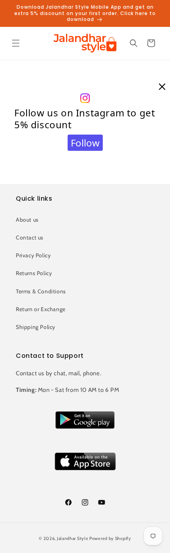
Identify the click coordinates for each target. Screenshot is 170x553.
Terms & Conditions (41, 291)
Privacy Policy (33, 255)
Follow (85, 142)
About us (27, 219)
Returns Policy (34, 273)
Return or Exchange (41, 309)
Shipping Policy (35, 327)
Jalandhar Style (73, 538)
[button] (16, 43)
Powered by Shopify (110, 538)
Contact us (29, 237)
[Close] (162, 87)
